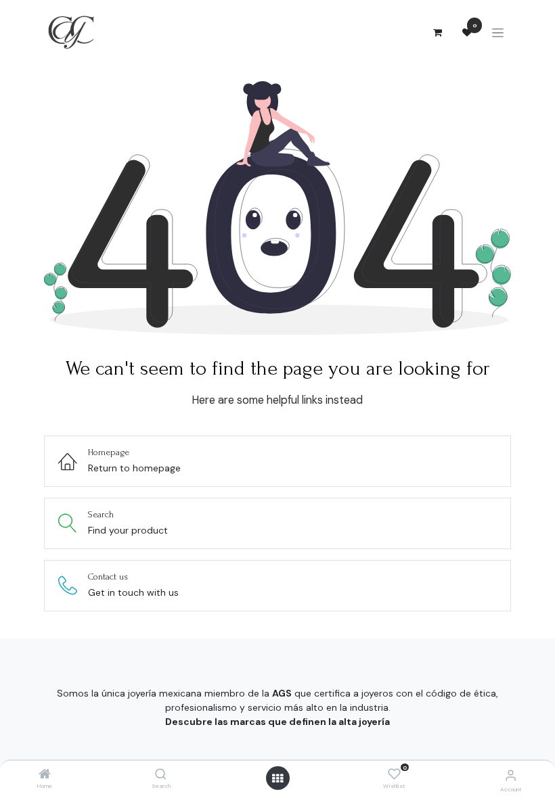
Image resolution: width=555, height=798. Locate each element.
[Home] (45, 775)
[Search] (160, 775)
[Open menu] (277, 778)
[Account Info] (510, 775)
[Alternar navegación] (498, 33)
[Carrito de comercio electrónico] (437, 32)
